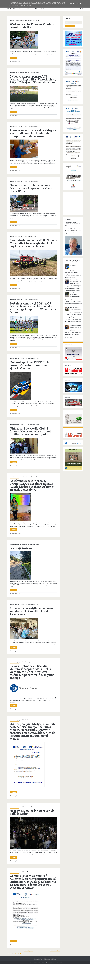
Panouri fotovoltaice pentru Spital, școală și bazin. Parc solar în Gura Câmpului (75, 281)
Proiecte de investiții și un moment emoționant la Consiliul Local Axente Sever (32, 611)
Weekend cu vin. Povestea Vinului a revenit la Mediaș (32, 26)
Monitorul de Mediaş (50, 959)
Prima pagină (11, 8)
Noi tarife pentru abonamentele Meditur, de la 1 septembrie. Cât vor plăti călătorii (32, 188)
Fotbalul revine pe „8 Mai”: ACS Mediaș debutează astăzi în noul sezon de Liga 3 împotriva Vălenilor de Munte (33, 308)
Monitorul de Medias (34, 20)
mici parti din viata (32, 236)
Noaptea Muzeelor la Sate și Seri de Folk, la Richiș (32, 812)
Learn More (72, 3)
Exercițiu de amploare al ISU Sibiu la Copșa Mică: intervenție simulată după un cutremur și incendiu (33, 243)
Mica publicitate (40, 8)
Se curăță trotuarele (22, 548)
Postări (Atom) (17, 953)
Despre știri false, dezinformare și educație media (72, 224)
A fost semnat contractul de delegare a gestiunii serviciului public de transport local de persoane (33, 133)
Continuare (13, 58)
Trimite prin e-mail (16, 61)
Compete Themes (37, 962)
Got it (79, 3)
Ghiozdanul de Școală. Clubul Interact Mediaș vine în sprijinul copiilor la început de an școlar (30, 431)
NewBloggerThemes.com (56, 962)
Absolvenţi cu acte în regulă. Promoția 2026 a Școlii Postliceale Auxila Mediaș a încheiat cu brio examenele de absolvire (33, 485)
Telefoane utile (29, 8)
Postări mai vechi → (55, 951)
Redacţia (19, 8)
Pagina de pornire (28, 951)
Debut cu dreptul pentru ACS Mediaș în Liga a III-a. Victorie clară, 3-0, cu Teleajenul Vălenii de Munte (33, 79)
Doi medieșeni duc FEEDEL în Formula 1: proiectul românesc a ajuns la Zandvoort (30, 365)
